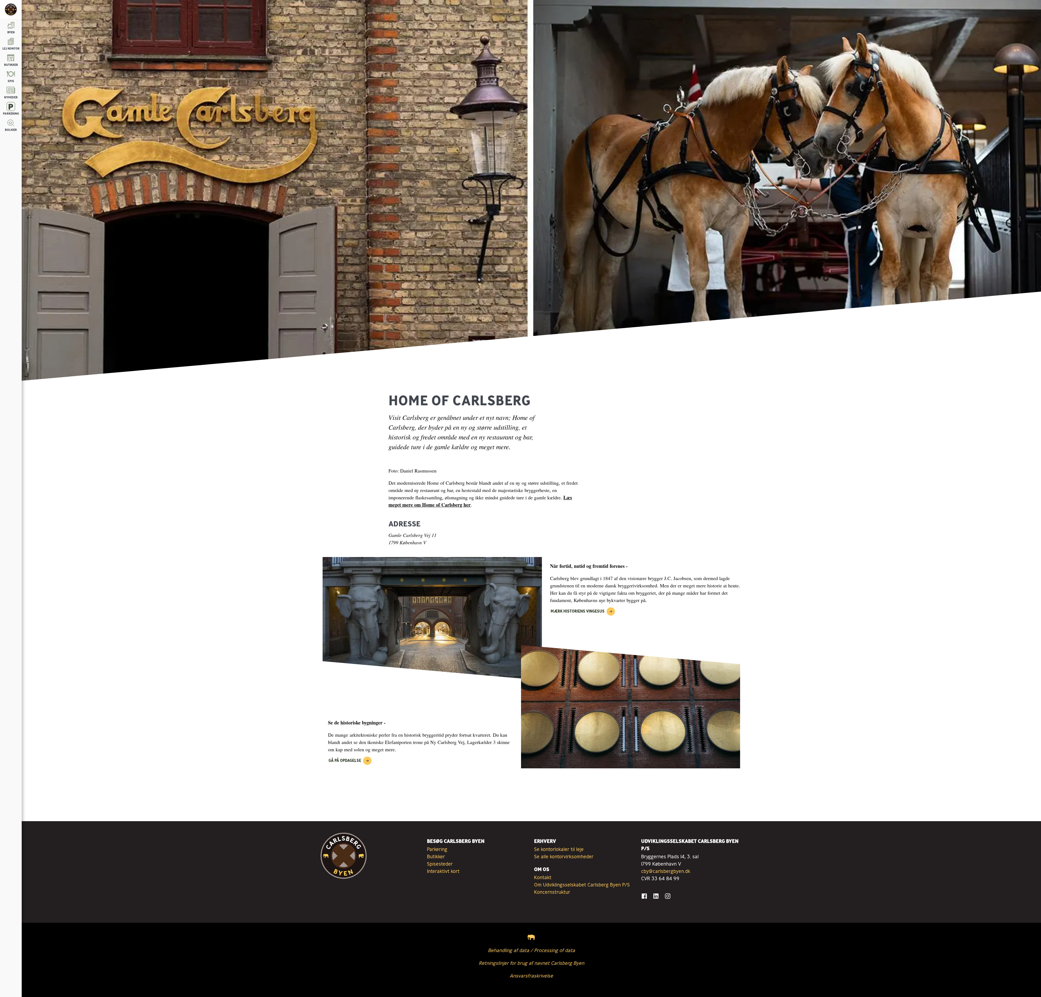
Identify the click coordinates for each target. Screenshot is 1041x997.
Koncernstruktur (552, 892)
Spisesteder (440, 864)
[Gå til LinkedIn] (656, 896)
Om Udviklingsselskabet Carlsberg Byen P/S (582, 885)
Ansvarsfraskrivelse (531, 976)
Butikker (436, 856)
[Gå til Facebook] (644, 896)
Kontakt (542, 877)
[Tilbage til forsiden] (11, 9)
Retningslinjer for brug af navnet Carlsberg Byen (531, 963)
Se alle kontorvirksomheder (563, 856)
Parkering (437, 849)
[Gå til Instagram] (667, 896)
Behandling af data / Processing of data (531, 950)
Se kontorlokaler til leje (559, 849)
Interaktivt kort (443, 871)
